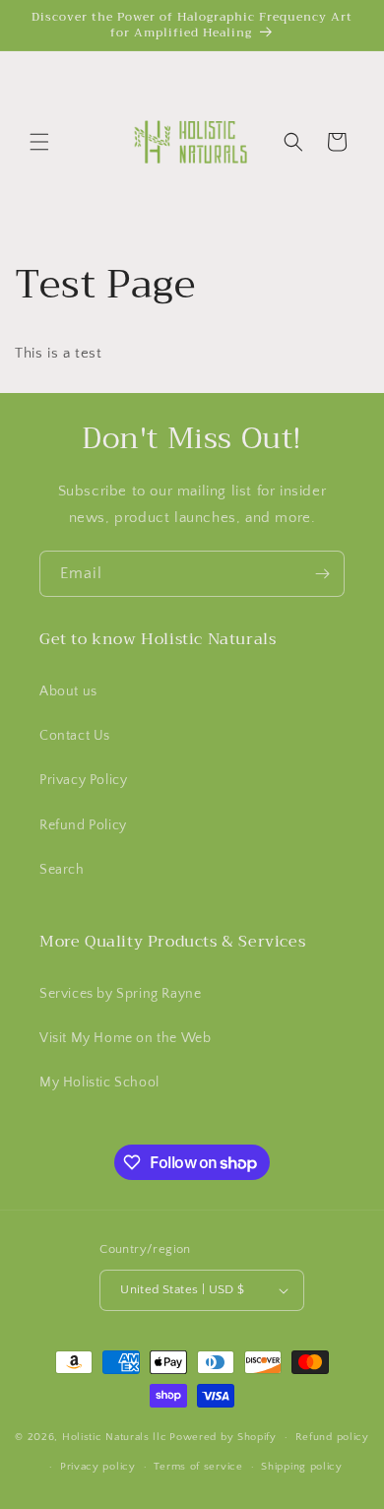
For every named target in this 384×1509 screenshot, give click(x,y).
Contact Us (74, 736)
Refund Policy (83, 825)
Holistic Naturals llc (114, 1437)
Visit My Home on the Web (125, 1038)
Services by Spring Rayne (120, 994)
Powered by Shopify (223, 1437)
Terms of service (198, 1467)
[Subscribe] (322, 574)
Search (62, 870)
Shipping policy (302, 1467)
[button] (39, 142)
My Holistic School (99, 1082)
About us (68, 691)
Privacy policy (98, 1467)
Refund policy (332, 1437)
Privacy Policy (83, 780)
